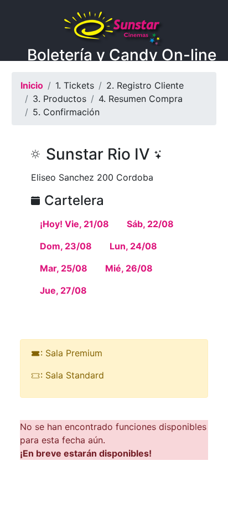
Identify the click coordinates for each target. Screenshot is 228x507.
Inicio (31, 85)
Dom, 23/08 (66, 246)
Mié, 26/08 (129, 268)
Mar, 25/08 (63, 268)
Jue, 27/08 (63, 290)
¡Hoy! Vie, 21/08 (74, 223)
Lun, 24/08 (133, 246)
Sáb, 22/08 (150, 223)
